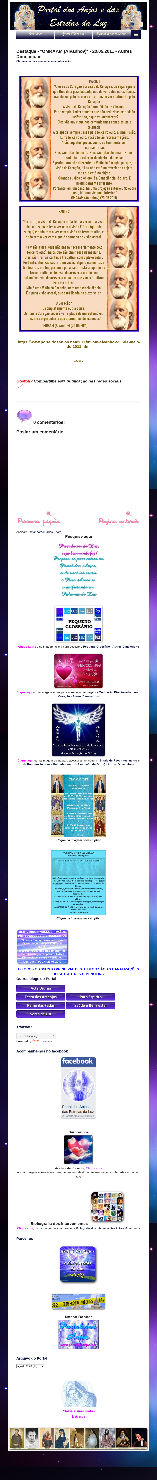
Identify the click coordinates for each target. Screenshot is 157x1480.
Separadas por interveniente (112, 34)
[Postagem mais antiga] (119, 525)
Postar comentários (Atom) (45, 531)
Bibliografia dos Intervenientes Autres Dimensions (108, 1228)
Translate (46, 1041)
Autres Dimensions (73, 34)
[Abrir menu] (136, 34)
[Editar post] (19, 386)
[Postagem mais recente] (39, 525)
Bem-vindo (35, 34)
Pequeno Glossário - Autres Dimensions (111, 646)
